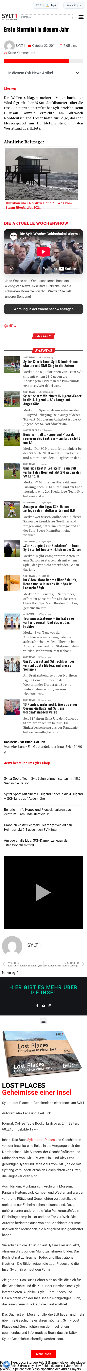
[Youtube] (43, 1005)
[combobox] (47, 16)
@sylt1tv (10, 326)
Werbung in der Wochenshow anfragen (44, 308)
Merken (10, 88)
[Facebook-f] (37, 1005)
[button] (81, 17)
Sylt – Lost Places (41, 1140)
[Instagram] (49, 1005)
